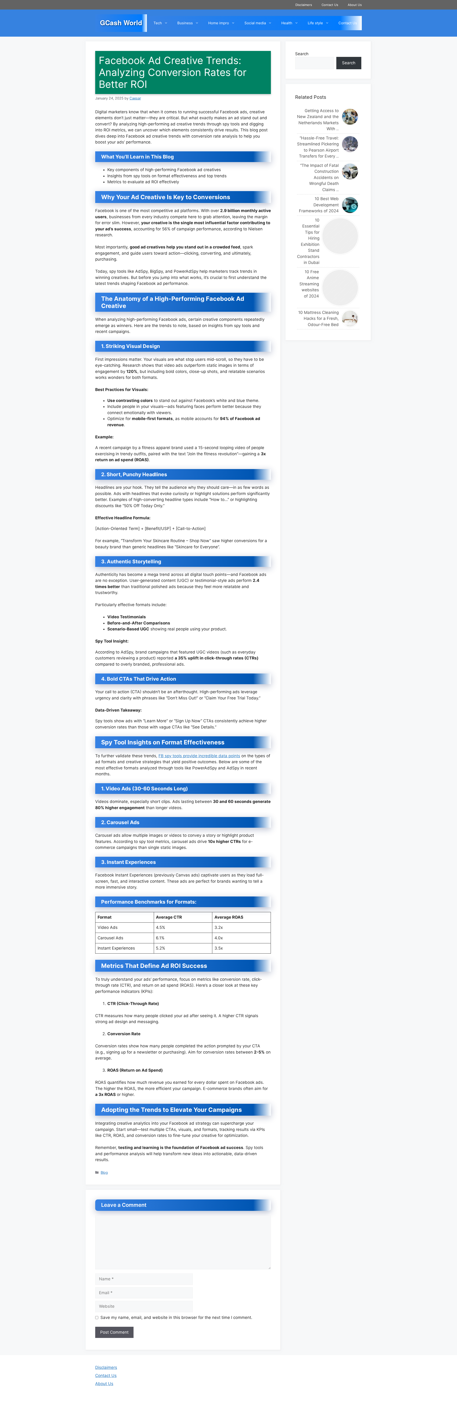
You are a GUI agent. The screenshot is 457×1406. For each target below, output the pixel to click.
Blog (104, 1172)
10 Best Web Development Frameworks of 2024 (319, 205)
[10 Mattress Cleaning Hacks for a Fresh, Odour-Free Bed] (350, 318)
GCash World (121, 22)
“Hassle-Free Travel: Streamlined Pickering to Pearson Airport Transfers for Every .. (318, 147)
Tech (158, 23)
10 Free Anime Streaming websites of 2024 (309, 283)
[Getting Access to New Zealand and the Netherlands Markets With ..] (350, 117)
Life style (315, 23)
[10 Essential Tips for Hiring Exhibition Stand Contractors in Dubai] (340, 236)
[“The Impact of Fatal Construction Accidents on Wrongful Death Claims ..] (350, 171)
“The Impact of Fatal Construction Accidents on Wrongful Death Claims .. (319, 177)
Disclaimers (303, 5)
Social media (255, 23)
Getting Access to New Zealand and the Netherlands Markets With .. (318, 119)
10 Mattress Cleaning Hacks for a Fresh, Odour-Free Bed (318, 318)
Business (185, 23)
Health (286, 23)
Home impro (218, 23)
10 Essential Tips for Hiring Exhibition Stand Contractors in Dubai (308, 241)
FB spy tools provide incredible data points (199, 755)
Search (301, 53)
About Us (355, 5)
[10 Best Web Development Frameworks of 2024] (350, 205)
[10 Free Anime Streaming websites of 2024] (340, 288)
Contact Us (330, 5)
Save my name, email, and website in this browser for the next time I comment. (176, 1317)
